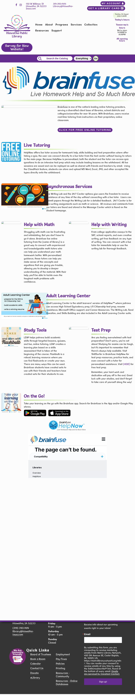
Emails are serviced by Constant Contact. (102, 672)
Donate (34, 673)
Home (39, 24)
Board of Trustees (40, 654)
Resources (42, 30)
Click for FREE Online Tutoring (85, 130)
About (49, 24)
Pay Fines (61, 659)
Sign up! (103, 681)
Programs (62, 24)
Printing (60, 668)
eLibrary (35, 677)
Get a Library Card (104, 8)
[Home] (17, 23)
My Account (112, 3)
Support (56, 30)
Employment (63, 654)
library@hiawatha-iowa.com (23, 633)
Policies (60, 663)
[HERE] (126, 364)
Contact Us (36, 668)
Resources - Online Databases (66, 682)
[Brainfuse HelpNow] (35, 412)
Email (87, 634)
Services (76, 24)
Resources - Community (62, 675)
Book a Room (37, 659)
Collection (91, 24)
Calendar (35, 663)
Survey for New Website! (17, 47)
